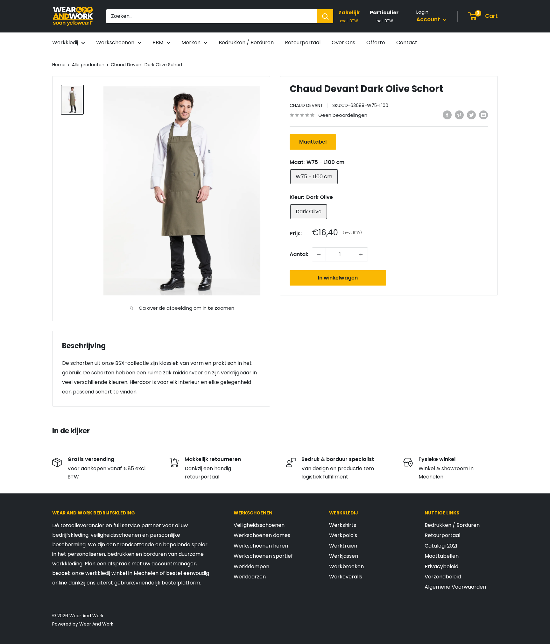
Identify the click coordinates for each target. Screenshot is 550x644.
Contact (406, 42)
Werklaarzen (250, 576)
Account (428, 19)
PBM (157, 42)
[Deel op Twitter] (471, 114)
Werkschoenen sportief (263, 556)
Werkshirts (342, 525)
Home (59, 64)
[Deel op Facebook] (447, 114)
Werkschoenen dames (262, 535)
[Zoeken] (325, 16)
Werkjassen (343, 556)
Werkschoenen (115, 42)
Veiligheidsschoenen (259, 525)
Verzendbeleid (443, 576)
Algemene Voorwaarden (455, 587)
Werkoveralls (345, 576)
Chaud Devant (306, 105)
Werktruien (343, 545)
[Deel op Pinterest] (459, 114)
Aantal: (299, 254)
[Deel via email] (483, 114)
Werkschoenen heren (261, 545)
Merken (191, 42)
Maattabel (313, 141)
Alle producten (88, 64)
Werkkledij (65, 42)
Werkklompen (251, 566)
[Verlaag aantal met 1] (319, 254)
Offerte (375, 42)
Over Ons (343, 42)
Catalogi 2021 (441, 545)
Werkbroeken (346, 566)
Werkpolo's (343, 535)
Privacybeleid (441, 566)
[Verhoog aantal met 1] (361, 254)
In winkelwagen (338, 277)
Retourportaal (303, 42)
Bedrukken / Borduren (246, 42)
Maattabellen (442, 556)
